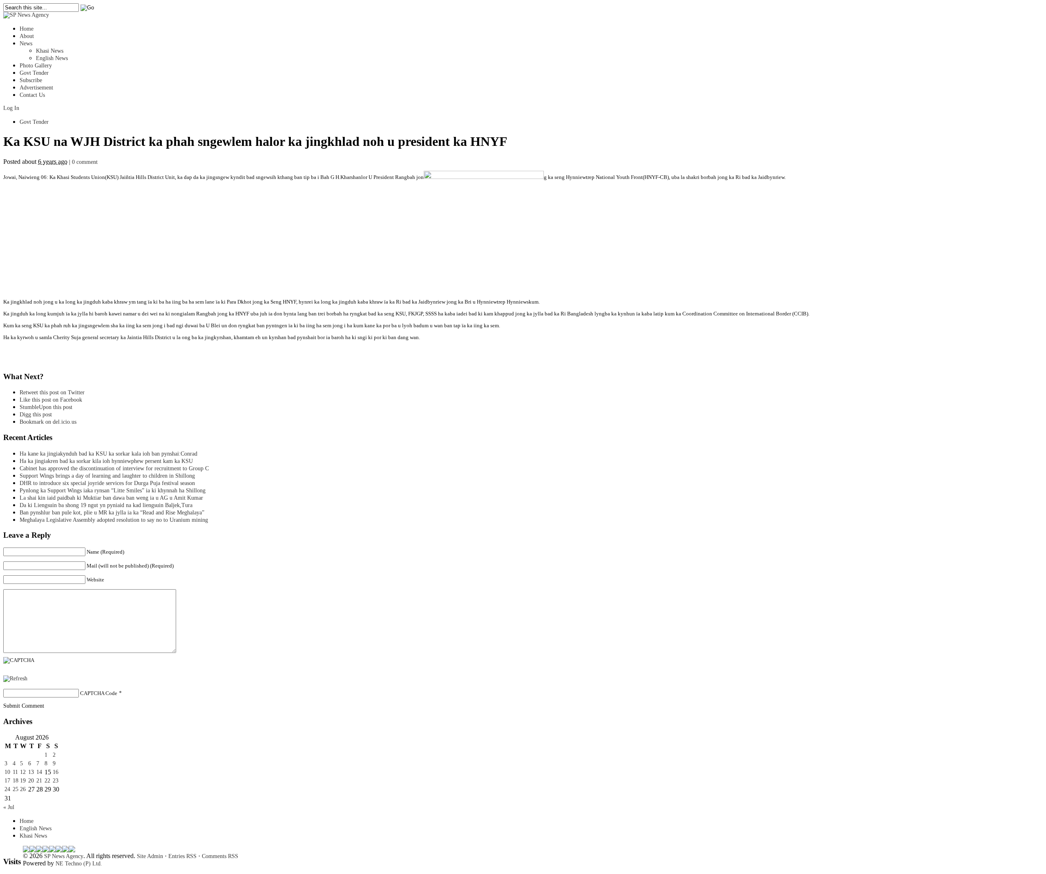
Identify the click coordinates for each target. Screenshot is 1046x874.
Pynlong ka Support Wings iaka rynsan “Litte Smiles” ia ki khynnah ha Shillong (113, 490)
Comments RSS (220, 856)
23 (55, 781)
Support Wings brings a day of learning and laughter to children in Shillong (107, 476)
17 (7, 781)
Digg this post (36, 414)
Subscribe (31, 80)
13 (31, 772)
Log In (11, 108)
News (26, 43)
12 (23, 772)
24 (7, 789)
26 (23, 789)
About (27, 36)
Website (95, 580)
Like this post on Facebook (51, 400)
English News (52, 58)
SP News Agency (63, 856)
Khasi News (49, 51)
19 (23, 781)
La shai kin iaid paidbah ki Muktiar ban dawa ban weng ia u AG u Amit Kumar (111, 498)
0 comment (85, 162)
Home (27, 29)
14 (39, 772)
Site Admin (150, 856)
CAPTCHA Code (98, 693)
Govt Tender (34, 73)
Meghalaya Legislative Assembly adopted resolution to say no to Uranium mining (114, 520)
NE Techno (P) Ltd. (79, 864)
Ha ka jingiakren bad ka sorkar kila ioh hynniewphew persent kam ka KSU (106, 461)
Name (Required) (105, 552)
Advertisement (36, 88)
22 (47, 781)
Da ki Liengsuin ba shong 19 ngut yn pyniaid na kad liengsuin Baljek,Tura (106, 505)
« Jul (8, 807)
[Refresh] (15, 678)
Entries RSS (182, 856)
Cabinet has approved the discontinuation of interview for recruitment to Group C (114, 468)
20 (31, 781)
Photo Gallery (36, 66)
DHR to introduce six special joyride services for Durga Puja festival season (107, 483)
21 (39, 781)
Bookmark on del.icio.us (48, 422)
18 (15, 781)
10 (7, 772)
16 (55, 772)
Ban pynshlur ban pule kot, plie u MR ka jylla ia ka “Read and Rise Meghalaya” (112, 513)
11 (15, 772)
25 (15, 789)
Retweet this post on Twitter (52, 392)
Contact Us (32, 95)
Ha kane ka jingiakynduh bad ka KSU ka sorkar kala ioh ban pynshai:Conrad (108, 454)
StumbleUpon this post (46, 407)
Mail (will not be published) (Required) (130, 566)
